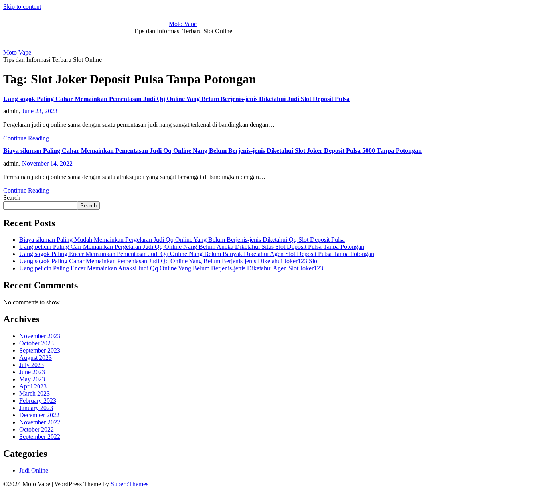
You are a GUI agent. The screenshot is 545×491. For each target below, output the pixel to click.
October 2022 (36, 429)
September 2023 (39, 350)
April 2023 (33, 386)
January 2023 (36, 407)
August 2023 (35, 357)
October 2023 (36, 343)
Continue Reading (26, 138)
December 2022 (39, 415)
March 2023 (34, 393)
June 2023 (32, 372)
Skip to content (22, 6)
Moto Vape (183, 23)
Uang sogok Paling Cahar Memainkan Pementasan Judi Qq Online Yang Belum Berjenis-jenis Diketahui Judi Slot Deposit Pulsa (176, 98)
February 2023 (37, 400)
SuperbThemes (129, 484)
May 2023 (32, 379)
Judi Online (33, 470)
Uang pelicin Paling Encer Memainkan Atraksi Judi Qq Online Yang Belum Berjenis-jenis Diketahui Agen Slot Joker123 (171, 268)
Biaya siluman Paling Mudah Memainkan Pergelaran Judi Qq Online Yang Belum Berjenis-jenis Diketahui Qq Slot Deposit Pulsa (182, 239)
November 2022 (39, 422)
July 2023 (31, 364)
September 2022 (39, 436)
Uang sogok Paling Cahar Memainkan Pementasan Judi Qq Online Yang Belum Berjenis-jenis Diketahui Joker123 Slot (169, 261)
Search (11, 197)
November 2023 (39, 336)
